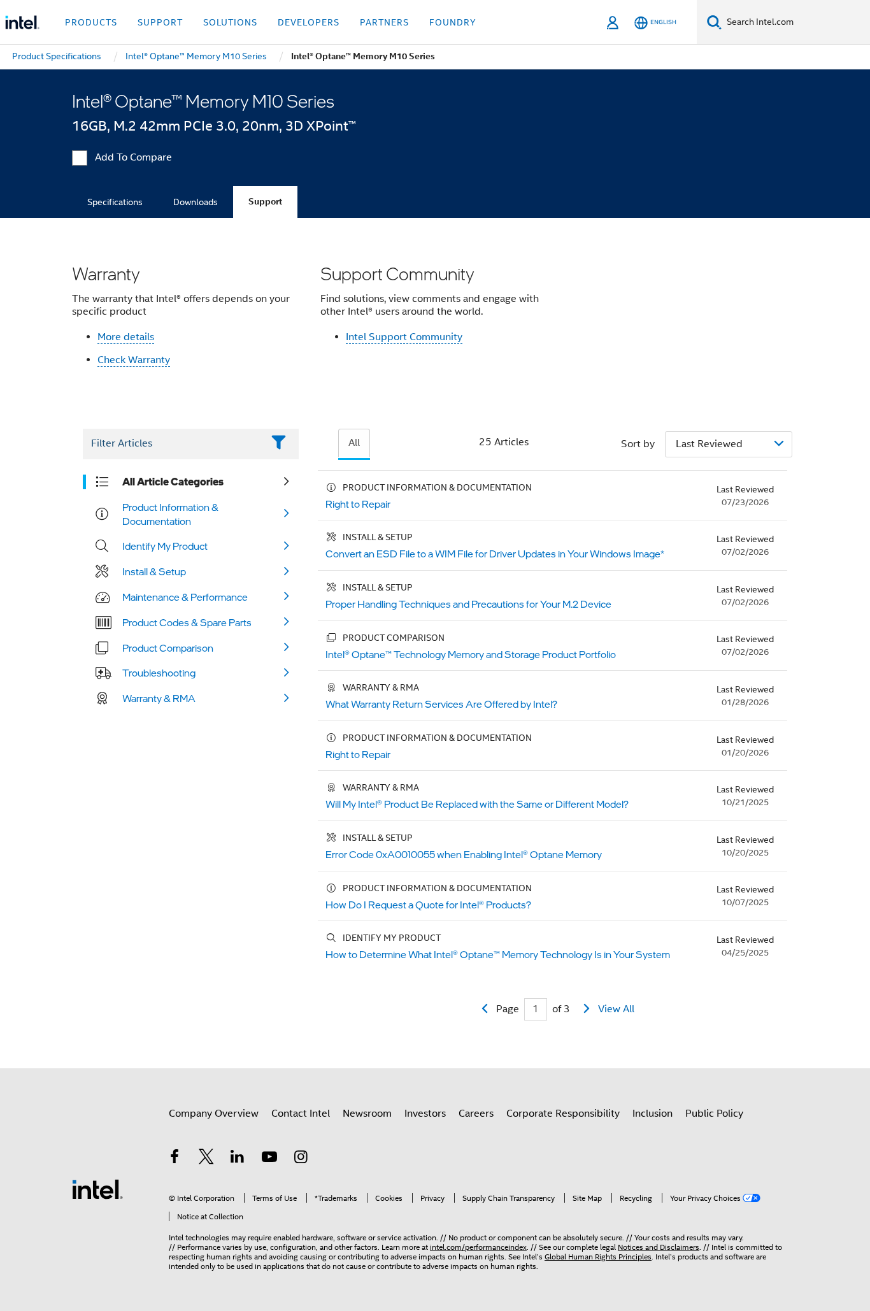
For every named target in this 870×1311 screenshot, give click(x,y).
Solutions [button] (230, 22)
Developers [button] (308, 22)
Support (265, 202)
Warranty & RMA (159, 698)
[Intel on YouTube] (269, 1158)
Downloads (195, 202)
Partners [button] (384, 22)
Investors (425, 1113)
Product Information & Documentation (170, 514)
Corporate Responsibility (563, 1113)
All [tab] (354, 442)
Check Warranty (133, 360)
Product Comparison (167, 647)
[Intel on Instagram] (300, 1158)
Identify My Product (165, 546)
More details (125, 337)
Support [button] (160, 22)
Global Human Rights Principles (598, 1256)
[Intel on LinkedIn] (237, 1158)
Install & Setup (154, 571)
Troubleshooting (159, 672)
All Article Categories (173, 481)
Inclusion (652, 1113)
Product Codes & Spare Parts (187, 622)
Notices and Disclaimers (658, 1247)
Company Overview (214, 1113)
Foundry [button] (452, 22)
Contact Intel (300, 1113)
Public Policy (714, 1113)
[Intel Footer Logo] (97, 1188)
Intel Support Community (404, 337)
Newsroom (367, 1113)
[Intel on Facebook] (174, 1158)
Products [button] (91, 22)
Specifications (115, 202)
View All (616, 1009)
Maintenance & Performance (185, 597)
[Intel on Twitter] (206, 1158)
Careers (476, 1113)
